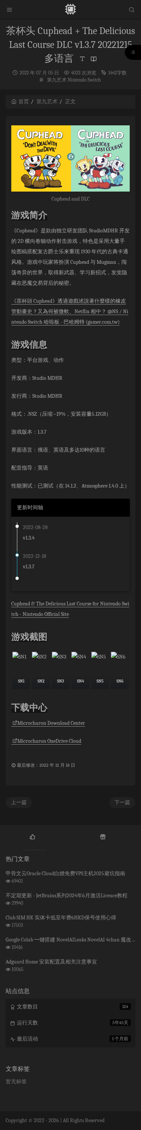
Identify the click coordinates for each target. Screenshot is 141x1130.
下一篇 (122, 802)
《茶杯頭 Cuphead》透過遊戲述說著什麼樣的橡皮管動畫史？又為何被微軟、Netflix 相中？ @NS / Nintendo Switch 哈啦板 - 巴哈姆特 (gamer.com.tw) (69, 311)
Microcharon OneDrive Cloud (49, 741)
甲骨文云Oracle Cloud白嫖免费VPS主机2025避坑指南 (65, 873)
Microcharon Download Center (51, 723)
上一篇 (19, 802)
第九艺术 (57, 80)
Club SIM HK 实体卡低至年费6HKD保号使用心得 (61, 917)
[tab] (32, 836)
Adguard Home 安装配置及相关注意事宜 (51, 962)
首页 (23, 101)
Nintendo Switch (84, 80)
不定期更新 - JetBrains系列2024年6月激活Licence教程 (66, 895)
